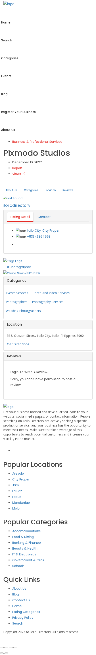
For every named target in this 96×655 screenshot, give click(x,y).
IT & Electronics (24, 554)
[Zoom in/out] (2, 647)
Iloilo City (34, 230)
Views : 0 (18, 174)
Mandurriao (21, 502)
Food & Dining (23, 537)
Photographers (16, 302)
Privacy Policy (22, 617)
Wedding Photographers (23, 311)
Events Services (17, 293)
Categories (31, 190)
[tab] (48, 280)
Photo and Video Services (51, 293)
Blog (15, 594)
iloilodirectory (16, 205)
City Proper (51, 230)
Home (17, 606)
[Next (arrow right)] (6, 653)
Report (17, 168)
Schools (18, 566)
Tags (18, 261)
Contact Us (21, 600)
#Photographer (19, 267)
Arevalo (18, 473)
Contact (44, 217)
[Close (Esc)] (15, 647)
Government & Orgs (28, 560)
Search (17, 623)
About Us (11, 190)
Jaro (15, 485)
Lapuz (16, 497)
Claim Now (31, 273)
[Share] (11, 647)
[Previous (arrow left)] (2, 653)
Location (50, 190)
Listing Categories (26, 612)
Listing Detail (20, 217)
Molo (16, 508)
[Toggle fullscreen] (6, 647)
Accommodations (26, 531)
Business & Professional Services (37, 141)
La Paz (17, 491)
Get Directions (18, 344)
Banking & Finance (26, 542)
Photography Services (47, 302)
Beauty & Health (25, 548)
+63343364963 (38, 236)
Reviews (68, 190)
